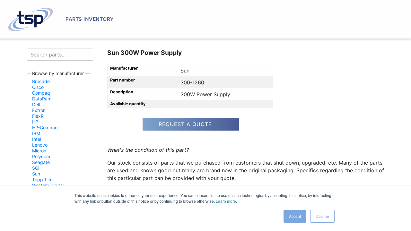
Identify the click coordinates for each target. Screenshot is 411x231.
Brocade (41, 81)
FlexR (38, 116)
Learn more (226, 201)
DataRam (41, 98)
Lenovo (40, 145)
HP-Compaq (45, 127)
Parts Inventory (90, 19)
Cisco (38, 87)
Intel (36, 139)
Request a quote (185, 124)
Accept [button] (295, 216)
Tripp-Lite (42, 179)
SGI (35, 168)
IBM (36, 133)
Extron (39, 110)
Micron (39, 150)
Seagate (41, 162)
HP (35, 121)
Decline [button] (322, 216)
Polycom (41, 156)
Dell (36, 104)
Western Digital (48, 185)
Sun (36, 173)
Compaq (41, 93)
